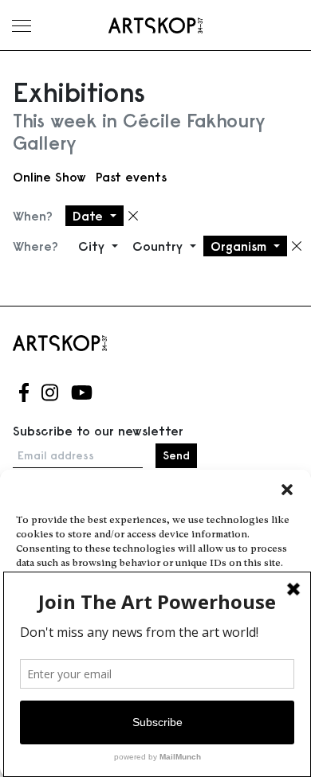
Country (159, 246)
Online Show (49, 177)
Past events (131, 177)
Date (90, 216)
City (93, 246)
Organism (240, 246)
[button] (287, 490)
